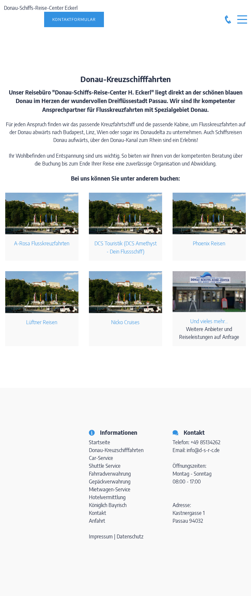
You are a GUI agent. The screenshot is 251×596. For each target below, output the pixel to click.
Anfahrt (97, 520)
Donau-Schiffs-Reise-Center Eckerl (40, 8)
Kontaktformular (74, 19)
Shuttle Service (105, 466)
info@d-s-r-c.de (203, 450)
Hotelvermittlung (107, 497)
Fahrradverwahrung (110, 473)
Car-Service (101, 458)
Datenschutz (130, 536)
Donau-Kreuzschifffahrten (116, 450)
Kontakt (97, 513)
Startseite (99, 442)
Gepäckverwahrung (109, 481)
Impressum (101, 536)
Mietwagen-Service (109, 489)
